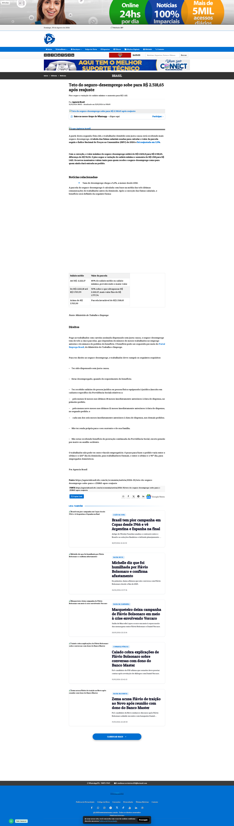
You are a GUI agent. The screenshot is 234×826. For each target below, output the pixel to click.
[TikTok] (65, 55)
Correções (116, 802)
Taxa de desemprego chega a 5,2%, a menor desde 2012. (110, 183)
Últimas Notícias (142, 802)
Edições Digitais (133, 49)
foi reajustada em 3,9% (148, 142)
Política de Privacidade (85, 802)
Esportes (106, 49)
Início (46, 76)
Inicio (49, 49)
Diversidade (128, 802)
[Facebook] (52, 55)
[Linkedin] (72, 55)
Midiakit (148, 49)
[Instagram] (45, 55)
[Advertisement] (117, 763)
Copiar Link (77, 496)
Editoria (54, 76)
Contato (160, 49)
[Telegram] (55, 55)
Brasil (117, 76)
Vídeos (118, 49)
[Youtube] (59, 55)
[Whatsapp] (48, 55)
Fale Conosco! (21, 821)
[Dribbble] (69, 55)
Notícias (63, 76)
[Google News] (155, 496)
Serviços (76, 49)
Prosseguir (143, 820)
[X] (62, 55)
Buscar (184, 55)
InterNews (61, 49)
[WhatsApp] (11, 821)
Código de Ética (103, 802)
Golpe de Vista (91, 49)
